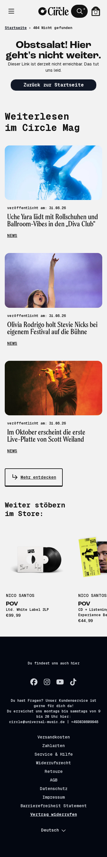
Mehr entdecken (38, 477)
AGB (53, 780)
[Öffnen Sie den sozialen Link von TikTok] (73, 681)
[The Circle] (53, 11)
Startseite (16, 28)
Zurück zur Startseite (53, 85)
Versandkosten (53, 737)
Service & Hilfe (53, 754)
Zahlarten (53, 745)
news (12, 235)
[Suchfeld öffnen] (79, 11)
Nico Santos (20, 595)
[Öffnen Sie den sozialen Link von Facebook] (33, 681)
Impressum (54, 797)
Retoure (54, 771)
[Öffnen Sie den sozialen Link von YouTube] (60, 681)
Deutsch (50, 830)
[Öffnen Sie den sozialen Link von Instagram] (47, 681)
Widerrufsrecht (53, 762)
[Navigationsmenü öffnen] (11, 11)
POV (12, 604)
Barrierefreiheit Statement (54, 805)
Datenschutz (53, 788)
